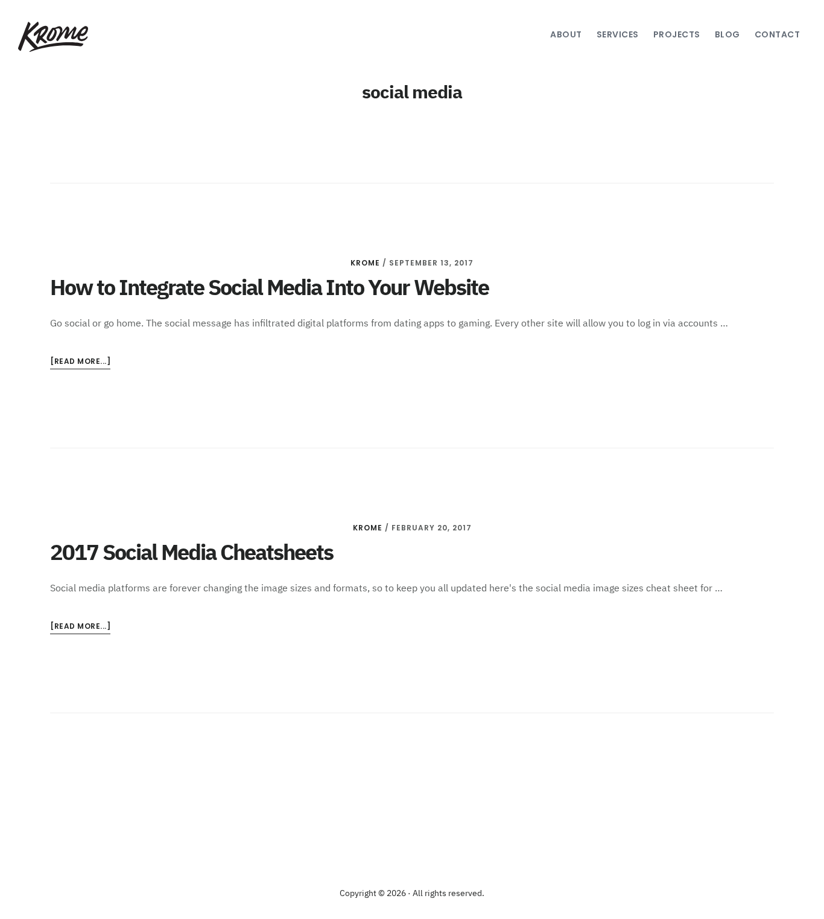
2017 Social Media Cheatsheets (191, 554)
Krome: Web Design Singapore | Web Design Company (70, 37)
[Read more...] (80, 362)
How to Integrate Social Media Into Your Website (269, 289)
